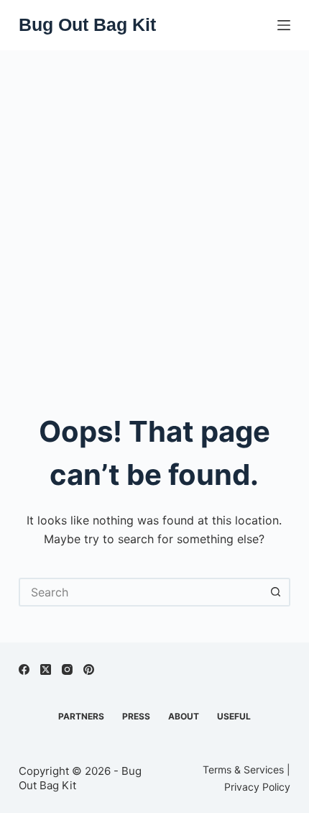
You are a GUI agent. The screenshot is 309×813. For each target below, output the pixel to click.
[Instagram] (67, 669)
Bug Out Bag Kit (87, 24)
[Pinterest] (88, 669)
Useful (234, 716)
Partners (81, 716)
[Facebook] (24, 669)
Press (136, 716)
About (183, 716)
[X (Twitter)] (45, 669)
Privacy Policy (257, 787)
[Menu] (283, 25)
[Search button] (276, 592)
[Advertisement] (154, 212)
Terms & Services (243, 769)
